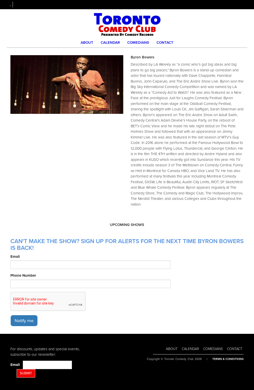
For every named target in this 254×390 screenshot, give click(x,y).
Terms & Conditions (228, 359)
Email (15, 256)
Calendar (110, 42)
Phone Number (23, 275)
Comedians (138, 42)
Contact (165, 42)
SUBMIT (26, 373)
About (87, 42)
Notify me (24, 320)
